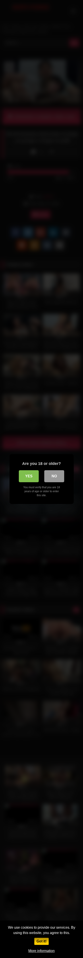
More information (41, 951)
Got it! (41, 941)
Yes (29, 476)
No (54, 476)
